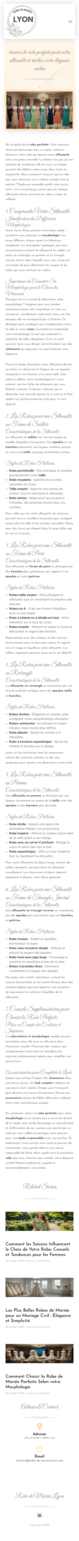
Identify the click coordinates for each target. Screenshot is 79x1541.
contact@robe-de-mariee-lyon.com (39, 1460)
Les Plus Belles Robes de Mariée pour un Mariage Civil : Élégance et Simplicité (38, 1315)
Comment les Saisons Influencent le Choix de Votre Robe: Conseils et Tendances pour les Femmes (38, 1249)
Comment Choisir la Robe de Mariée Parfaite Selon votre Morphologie (34, 1381)
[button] (70, 21)
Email (39, 1456)
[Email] (39, 1448)
